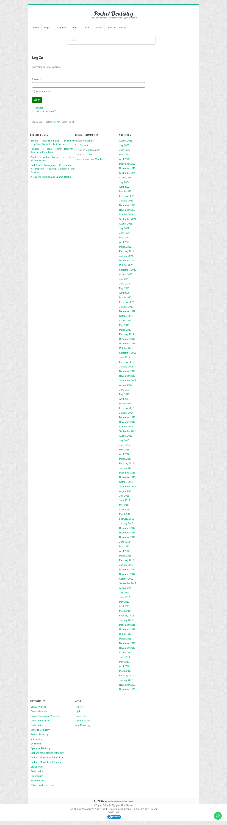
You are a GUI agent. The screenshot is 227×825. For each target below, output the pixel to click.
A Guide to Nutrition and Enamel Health (51, 177)
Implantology (37, 739)
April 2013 (124, 551)
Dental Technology (40, 720)
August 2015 (125, 491)
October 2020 (126, 265)
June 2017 (124, 389)
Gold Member (93, 150)
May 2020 (124, 288)
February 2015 (126, 518)
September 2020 (127, 269)
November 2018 (127, 343)
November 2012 (127, 574)
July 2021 (124, 228)
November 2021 (127, 210)
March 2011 (125, 638)
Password (37, 79)
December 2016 (127, 417)
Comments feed (83, 720)
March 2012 (125, 611)
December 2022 (127, 163)
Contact (86, 27)
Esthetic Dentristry (40, 730)
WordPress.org (82, 725)
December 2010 (127, 643)
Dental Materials (39, 711)
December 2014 (127, 528)
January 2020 (126, 306)
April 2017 (124, 399)
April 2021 (124, 242)
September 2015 (127, 486)
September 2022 (127, 173)
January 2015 (126, 523)
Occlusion (36, 743)
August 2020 (125, 274)
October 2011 (126, 634)
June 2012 (124, 597)
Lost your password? (45, 111)
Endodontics (37, 725)
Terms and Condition (117, 27)
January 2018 (126, 366)
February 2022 (126, 196)
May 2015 (124, 505)
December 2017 (127, 371)
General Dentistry (39, 734)
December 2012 (127, 569)
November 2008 (127, 689)
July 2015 (124, 495)
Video (99, 27)
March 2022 (125, 191)
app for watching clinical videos (113, 801)
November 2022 (127, 168)
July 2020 (124, 279)
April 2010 (124, 666)
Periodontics (37, 776)
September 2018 (127, 352)
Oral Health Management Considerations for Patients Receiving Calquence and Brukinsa (52, 169)
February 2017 (126, 408)
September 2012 (127, 583)
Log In (37, 99)
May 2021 (124, 237)
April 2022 (124, 187)
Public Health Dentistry (42, 785)
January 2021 (126, 256)
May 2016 (124, 449)
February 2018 (126, 362)
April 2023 (124, 159)
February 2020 (126, 302)
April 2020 (124, 293)
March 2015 (125, 514)
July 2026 (124, 145)
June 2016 (124, 445)
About (74, 27)
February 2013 (126, 560)
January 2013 (126, 565)
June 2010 (124, 657)
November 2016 (127, 422)
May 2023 (124, 154)
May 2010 (124, 661)
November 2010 (127, 648)
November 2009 (127, 684)
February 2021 (126, 251)
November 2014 (127, 532)
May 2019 (124, 325)
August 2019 (125, 320)
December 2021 (127, 205)
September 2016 (127, 431)
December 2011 (127, 625)
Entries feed (81, 716)
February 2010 (126, 675)
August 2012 (125, 588)
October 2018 (126, 348)
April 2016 (124, 454)
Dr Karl (57, 122)
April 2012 (124, 606)
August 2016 (125, 435)
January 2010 (126, 680)
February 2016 (126, 463)
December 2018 (127, 339)
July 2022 (124, 182)
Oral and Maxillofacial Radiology (47, 757)
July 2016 (124, 440)
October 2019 (126, 316)
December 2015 (127, 472)
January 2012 (126, 620)
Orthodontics (37, 766)
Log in (47, 27)
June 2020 (124, 283)
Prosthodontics (38, 780)
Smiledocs (80, 159)
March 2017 (125, 403)
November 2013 (127, 537)
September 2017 (127, 380)
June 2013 (124, 542)
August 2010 (125, 652)
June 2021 (124, 233)
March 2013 (125, 555)
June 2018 (124, 357)
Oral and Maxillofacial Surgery (46, 762)
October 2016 (126, 426)
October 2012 (126, 578)
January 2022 (126, 200)
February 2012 (126, 615)
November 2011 (127, 629)
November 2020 (127, 260)
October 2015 (126, 482)
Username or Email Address (46, 67)
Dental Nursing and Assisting (45, 716)
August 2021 (125, 223)
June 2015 (124, 500)
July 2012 (124, 592)
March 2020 (125, 297)
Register (38, 107)
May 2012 (124, 601)
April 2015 (124, 509)
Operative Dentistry (40, 748)
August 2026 (125, 140)
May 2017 (124, 394)
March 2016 (125, 459)
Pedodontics (37, 771)
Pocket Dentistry (113, 13)
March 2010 (125, 671)
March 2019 (125, 329)
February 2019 (126, 334)
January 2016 (126, 468)
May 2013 (124, 546)
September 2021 (127, 219)
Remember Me (43, 91)
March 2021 (125, 246)
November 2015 (127, 477)
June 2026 (124, 150)
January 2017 (126, 412)
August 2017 (125, 385)
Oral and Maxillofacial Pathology (47, 753)
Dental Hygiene (38, 706)
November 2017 (127, 376)
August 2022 (125, 177)
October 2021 (126, 214)
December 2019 (127, 311)
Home (36, 27)
